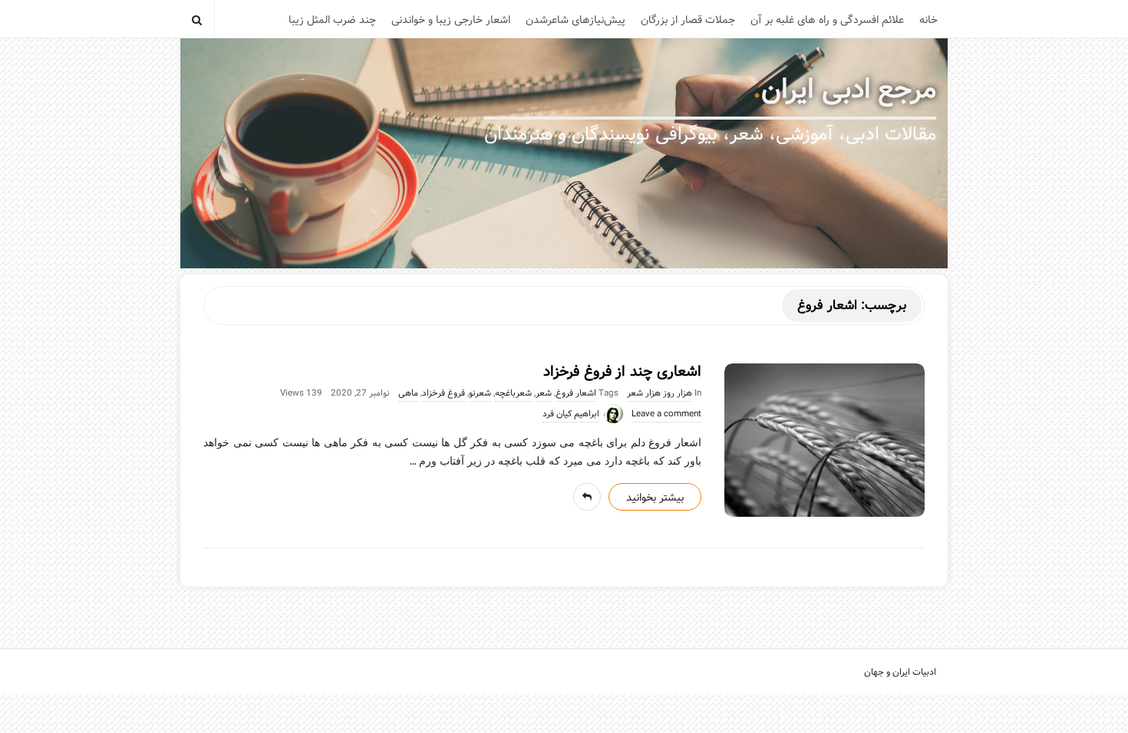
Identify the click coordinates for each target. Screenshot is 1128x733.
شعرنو (480, 393)
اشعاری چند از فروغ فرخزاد (622, 371)
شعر (544, 393)
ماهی (408, 393)
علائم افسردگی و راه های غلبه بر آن (827, 20)
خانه (928, 20)
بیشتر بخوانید (655, 497)
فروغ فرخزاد (443, 393)
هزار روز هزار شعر (659, 393)
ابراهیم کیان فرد (571, 414)
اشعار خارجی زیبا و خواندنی (450, 20)
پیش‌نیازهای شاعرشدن (575, 20)
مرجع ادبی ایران (848, 89)
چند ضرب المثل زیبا (332, 20)
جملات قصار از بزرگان (688, 20)
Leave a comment (666, 414)
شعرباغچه (513, 393)
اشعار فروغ (576, 393)
